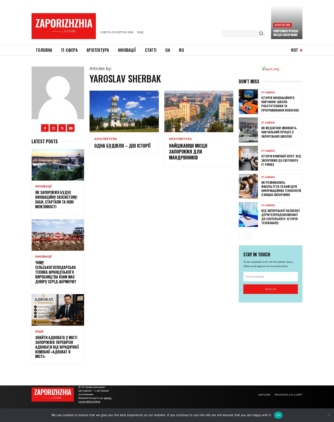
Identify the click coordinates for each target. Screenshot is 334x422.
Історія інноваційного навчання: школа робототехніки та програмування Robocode (280, 103)
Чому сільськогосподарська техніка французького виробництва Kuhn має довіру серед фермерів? (55, 272)
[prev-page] (241, 235)
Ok (278, 415)
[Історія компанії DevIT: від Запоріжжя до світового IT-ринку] (248, 158)
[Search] (261, 33)
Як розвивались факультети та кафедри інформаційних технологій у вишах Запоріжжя (281, 188)
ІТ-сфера (268, 92)
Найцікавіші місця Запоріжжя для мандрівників (188, 151)
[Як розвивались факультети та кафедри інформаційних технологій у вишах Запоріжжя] (248, 186)
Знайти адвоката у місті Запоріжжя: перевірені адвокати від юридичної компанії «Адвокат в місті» (57, 347)
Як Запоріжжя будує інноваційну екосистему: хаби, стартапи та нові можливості (56, 199)
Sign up (270, 289)
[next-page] (249, 235)
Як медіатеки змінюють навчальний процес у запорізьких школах (279, 131)
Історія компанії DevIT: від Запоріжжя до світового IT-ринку (281, 160)
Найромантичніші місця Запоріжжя (285, 33)
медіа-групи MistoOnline (95, 399)
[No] (328, 415)
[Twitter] (62, 128)
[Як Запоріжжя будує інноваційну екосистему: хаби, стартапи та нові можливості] (58, 165)
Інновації (43, 186)
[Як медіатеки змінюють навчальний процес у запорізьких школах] (248, 129)
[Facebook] (45, 128)
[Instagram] (53, 128)
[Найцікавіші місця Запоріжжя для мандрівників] (198, 111)
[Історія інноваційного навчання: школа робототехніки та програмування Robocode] (248, 101)
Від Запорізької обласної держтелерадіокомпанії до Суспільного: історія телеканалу (280, 216)
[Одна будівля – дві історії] (124, 111)
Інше (39, 331)
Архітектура (282, 25)
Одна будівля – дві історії (122, 145)
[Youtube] (71, 128)
